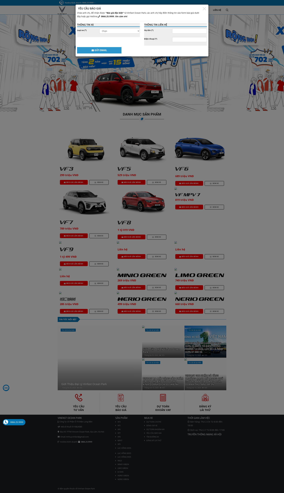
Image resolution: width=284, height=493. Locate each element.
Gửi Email (100, 50)
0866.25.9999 (107, 16)
